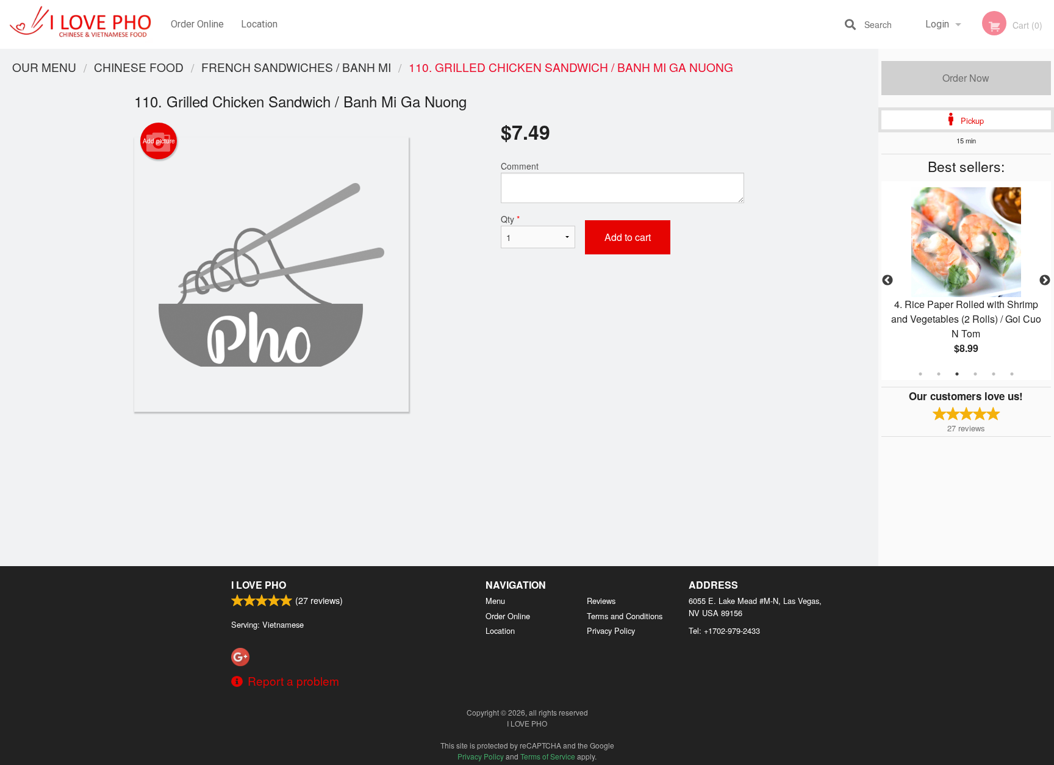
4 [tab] (975, 374)
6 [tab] (1012, 374)
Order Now (965, 78)
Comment (520, 166)
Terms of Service (547, 756)
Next (1045, 281)
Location (259, 24)
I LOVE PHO (258, 585)
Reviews (601, 600)
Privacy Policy (611, 630)
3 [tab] (957, 374)
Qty (510, 219)
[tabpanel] (966, 280)
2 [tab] (939, 374)
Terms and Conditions (624, 616)
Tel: (724, 630)
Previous (887, 281)
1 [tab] (920, 374)
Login (937, 24)
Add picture (159, 141)
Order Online (197, 24)
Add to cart (627, 237)
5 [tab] (994, 374)
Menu (495, 600)
